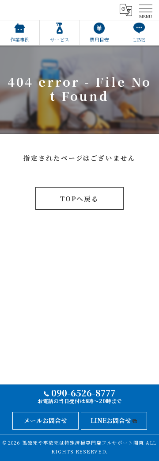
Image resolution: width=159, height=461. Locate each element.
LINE (139, 39)
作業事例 (20, 39)
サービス (59, 39)
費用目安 (99, 39)
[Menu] (145, 9)
